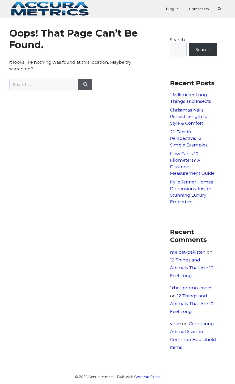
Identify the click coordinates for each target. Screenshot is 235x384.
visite (175, 323)
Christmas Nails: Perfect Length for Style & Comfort (189, 116)
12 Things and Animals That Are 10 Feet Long (191, 267)
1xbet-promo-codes (191, 287)
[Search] (85, 85)
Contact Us (199, 9)
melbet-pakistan (188, 252)
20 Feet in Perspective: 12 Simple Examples (188, 138)
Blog (170, 9)
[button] (219, 9)
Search (177, 39)
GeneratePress (147, 377)
